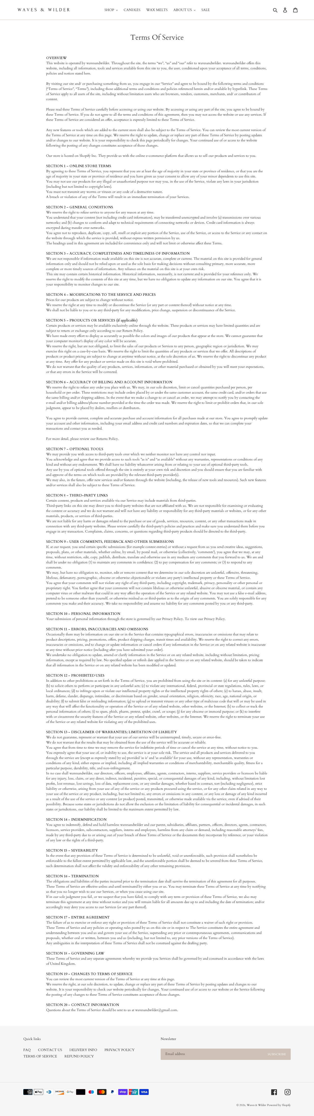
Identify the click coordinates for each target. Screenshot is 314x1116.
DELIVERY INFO (83, 1050)
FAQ (27, 1050)
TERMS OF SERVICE (40, 1056)
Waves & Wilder (256, 1105)
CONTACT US (50, 1050)
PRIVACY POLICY (119, 1050)
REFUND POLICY (79, 1056)
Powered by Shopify (279, 1105)
